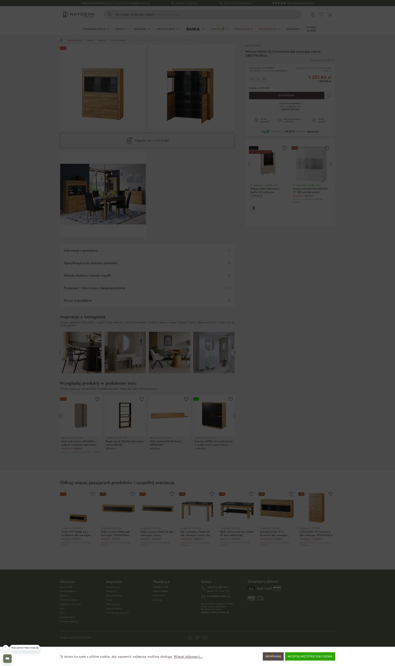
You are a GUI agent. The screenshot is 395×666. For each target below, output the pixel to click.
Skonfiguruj (273, 656)
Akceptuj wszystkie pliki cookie (310, 656)
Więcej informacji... (188, 656)
